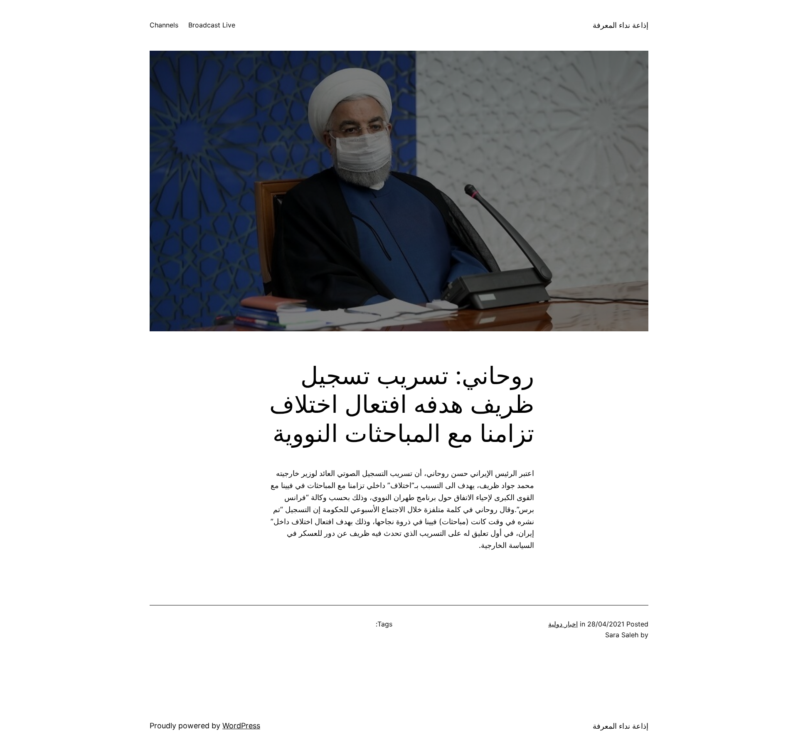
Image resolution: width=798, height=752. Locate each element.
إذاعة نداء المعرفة (620, 25)
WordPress (241, 725)
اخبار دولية (563, 624)
